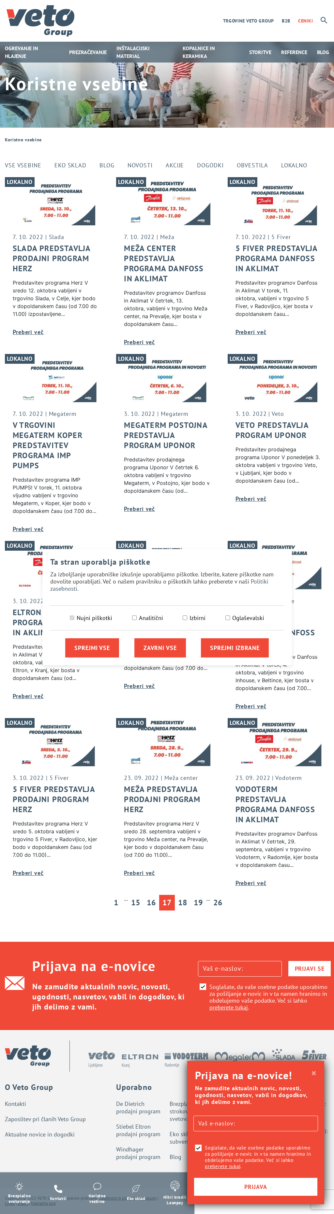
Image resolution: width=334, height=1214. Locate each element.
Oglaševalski (248, 618)
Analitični (151, 618)
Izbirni (197, 618)
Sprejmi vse (92, 648)
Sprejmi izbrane (235, 648)
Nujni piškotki (94, 618)
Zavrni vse (160, 648)
